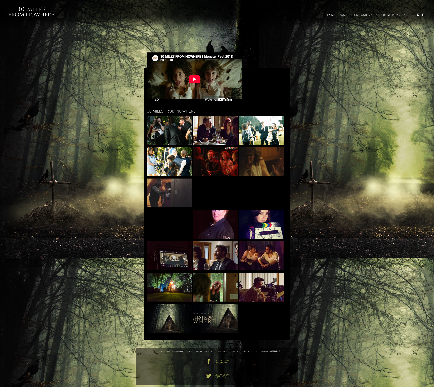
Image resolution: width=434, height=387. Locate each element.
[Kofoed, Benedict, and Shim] (215, 255)
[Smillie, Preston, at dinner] (215, 130)
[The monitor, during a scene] (169, 255)
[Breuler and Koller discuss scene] (215, 193)
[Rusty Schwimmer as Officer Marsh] (215, 224)
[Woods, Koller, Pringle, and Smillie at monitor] (169, 130)
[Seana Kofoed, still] (261, 161)
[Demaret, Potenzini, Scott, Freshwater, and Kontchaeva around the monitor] (169, 161)
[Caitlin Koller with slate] (261, 224)
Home (331, 14)
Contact (409, 14)
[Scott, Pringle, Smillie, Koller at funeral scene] (261, 130)
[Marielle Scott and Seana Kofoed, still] (261, 193)
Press (396, 14)
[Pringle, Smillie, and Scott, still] (169, 193)
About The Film (348, 14)
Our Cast (367, 14)
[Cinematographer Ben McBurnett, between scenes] (261, 287)
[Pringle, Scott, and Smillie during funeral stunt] (169, 224)
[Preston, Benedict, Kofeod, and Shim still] (215, 161)
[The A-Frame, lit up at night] (169, 287)
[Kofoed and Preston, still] (215, 287)
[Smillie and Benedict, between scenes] (261, 255)
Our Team (383, 14)
